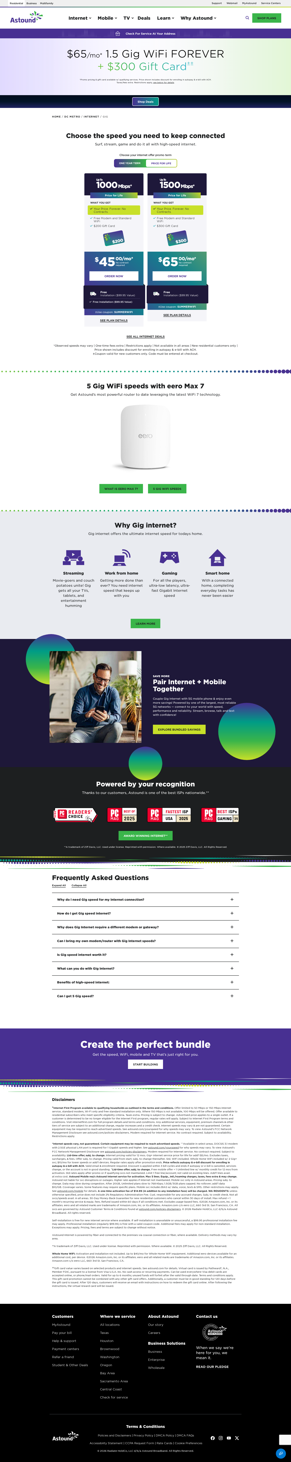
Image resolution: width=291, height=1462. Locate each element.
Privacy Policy (143, 1435)
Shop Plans (266, 18)
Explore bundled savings (179, 729)
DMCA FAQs (185, 1435)
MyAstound (249, 3)
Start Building (145, 1064)
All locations (110, 1325)
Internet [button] (78, 18)
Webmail (232, 3)
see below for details (163, 82)
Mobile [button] (105, 18)
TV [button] (126, 18)
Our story (155, 1325)
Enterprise (156, 1359)
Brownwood (109, 1349)
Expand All (59, 885)
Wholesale (156, 1368)
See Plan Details (114, 320)
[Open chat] (281, 1454)
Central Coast (111, 1389)
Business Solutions (166, 1343)
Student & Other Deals (70, 1365)
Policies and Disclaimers (114, 1435)
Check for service (114, 1397)
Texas (104, 1333)
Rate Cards (164, 1443)
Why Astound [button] (197, 18)
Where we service (117, 1316)
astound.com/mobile (70, 1190)
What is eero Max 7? (121, 488)
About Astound (163, 1316)
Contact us (207, 1316)
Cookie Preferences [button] (188, 1443)
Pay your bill (62, 1333)
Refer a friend (63, 1357)
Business (31, 3)
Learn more (145, 623)
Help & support (64, 1341)
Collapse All (79, 885)
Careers (154, 1333)
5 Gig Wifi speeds (167, 488)
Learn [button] (163, 18)
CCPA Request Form (139, 1443)
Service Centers (271, 3)
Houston (107, 1341)
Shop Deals (145, 101)
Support (217, 3)
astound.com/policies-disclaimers (126, 1151)
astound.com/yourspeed (163, 1147)
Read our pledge (212, 1367)
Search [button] (247, 18)
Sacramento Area (114, 1381)
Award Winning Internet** (146, 835)
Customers (62, 1316)
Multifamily (46, 3)
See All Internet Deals (145, 336)
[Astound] (26, 18)
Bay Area (107, 1373)
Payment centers (65, 1349)
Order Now (113, 276)
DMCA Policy (165, 1435)
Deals (144, 18)
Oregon (106, 1365)
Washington (109, 1357)
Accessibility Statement (106, 1443)
